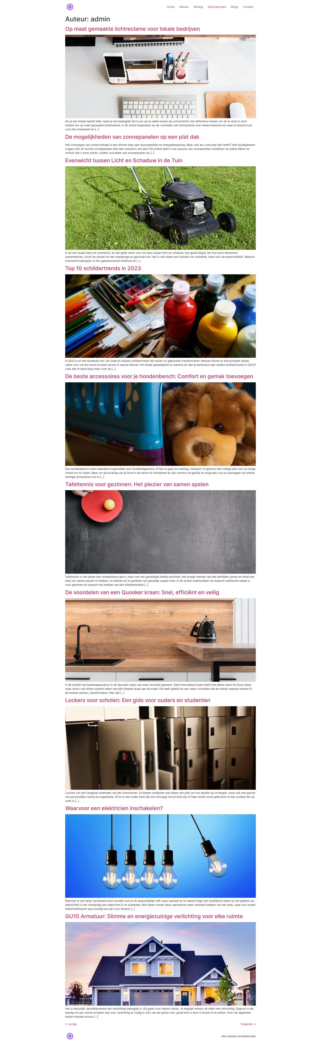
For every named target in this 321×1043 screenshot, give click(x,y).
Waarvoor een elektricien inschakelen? (114, 808)
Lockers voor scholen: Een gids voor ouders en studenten (137, 700)
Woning (198, 7)
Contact (248, 7)
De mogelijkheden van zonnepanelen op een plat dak (132, 137)
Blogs (234, 7)
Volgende (248, 1024)
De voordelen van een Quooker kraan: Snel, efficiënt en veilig (142, 592)
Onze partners (217, 7)
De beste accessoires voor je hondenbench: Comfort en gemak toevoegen (159, 376)
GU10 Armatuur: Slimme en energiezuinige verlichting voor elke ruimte (154, 916)
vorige (71, 1024)
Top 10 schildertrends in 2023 (103, 268)
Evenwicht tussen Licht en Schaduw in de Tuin (123, 160)
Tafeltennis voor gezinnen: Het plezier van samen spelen (137, 484)
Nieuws (184, 7)
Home (170, 7)
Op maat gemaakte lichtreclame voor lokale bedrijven (132, 29)
